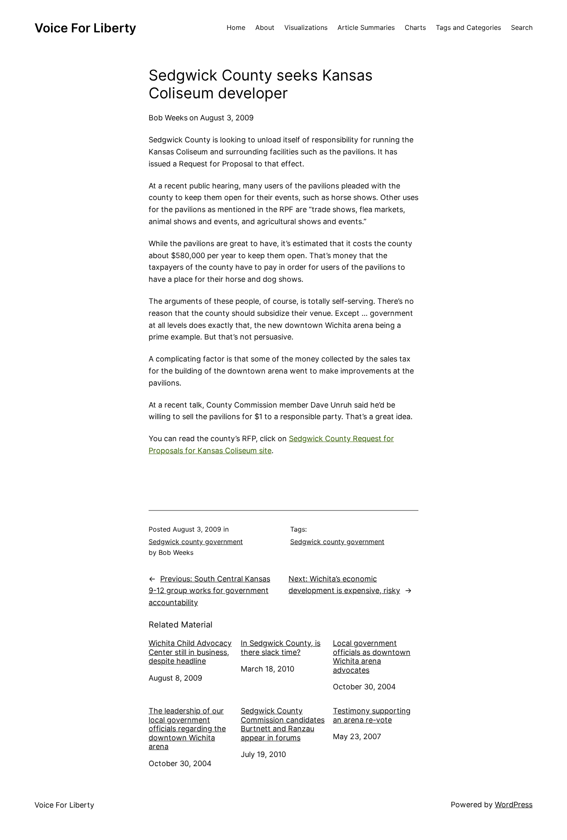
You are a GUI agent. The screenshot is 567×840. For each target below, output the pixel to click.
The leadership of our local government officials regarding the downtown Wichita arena (187, 728)
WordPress (514, 804)
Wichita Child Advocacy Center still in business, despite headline (190, 652)
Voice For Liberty (85, 27)
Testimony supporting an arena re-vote (372, 715)
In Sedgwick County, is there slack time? (280, 648)
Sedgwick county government (196, 541)
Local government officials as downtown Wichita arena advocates (372, 656)
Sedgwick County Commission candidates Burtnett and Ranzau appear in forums (283, 724)
